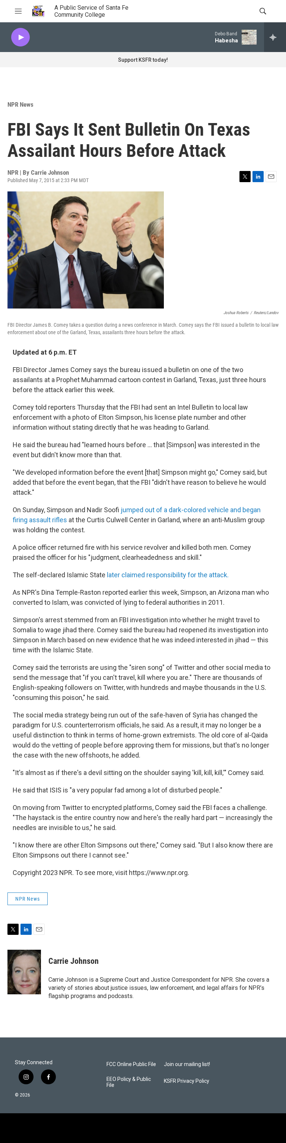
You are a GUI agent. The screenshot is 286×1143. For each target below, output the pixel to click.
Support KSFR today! (143, 60)
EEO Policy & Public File (129, 1082)
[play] (20, 37)
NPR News (20, 104)
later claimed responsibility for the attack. (168, 575)
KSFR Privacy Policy (186, 1081)
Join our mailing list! (187, 1064)
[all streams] (275, 37)
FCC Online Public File (131, 1064)
